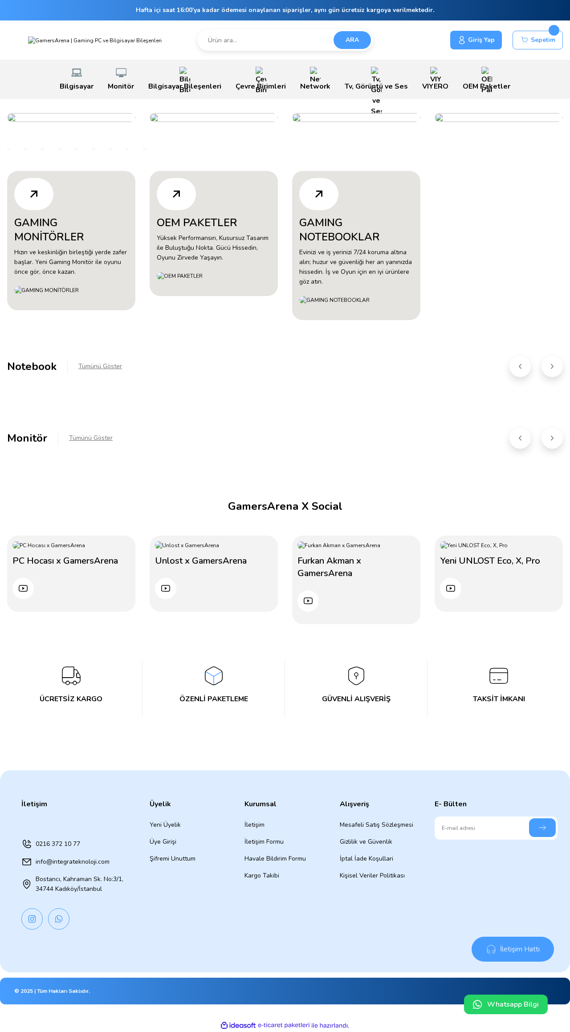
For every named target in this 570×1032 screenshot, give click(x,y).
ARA (352, 40)
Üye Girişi (163, 841)
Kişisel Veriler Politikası (372, 875)
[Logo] (95, 40)
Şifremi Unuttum (172, 858)
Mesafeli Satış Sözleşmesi (376, 825)
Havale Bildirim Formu (275, 858)
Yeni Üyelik (165, 825)
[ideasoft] (238, 1025)
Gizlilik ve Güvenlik (366, 841)
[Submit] (542, 827)
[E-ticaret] (284, 1025)
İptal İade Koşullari (366, 858)
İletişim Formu (264, 841)
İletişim (254, 825)
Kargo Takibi (261, 875)
